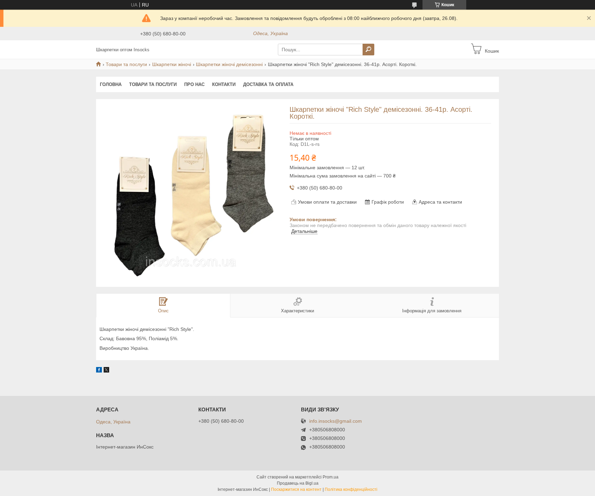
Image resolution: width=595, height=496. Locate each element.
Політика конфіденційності (351, 489)
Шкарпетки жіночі (171, 64)
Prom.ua (330, 477)
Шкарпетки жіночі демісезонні (229, 64)
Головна (111, 84)
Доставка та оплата (268, 84)
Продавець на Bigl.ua (298, 483)
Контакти (224, 84)
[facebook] (99, 371)
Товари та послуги (126, 64)
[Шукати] (368, 49)
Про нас (194, 84)
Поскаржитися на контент (296, 489)
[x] (106, 371)
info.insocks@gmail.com (335, 421)
